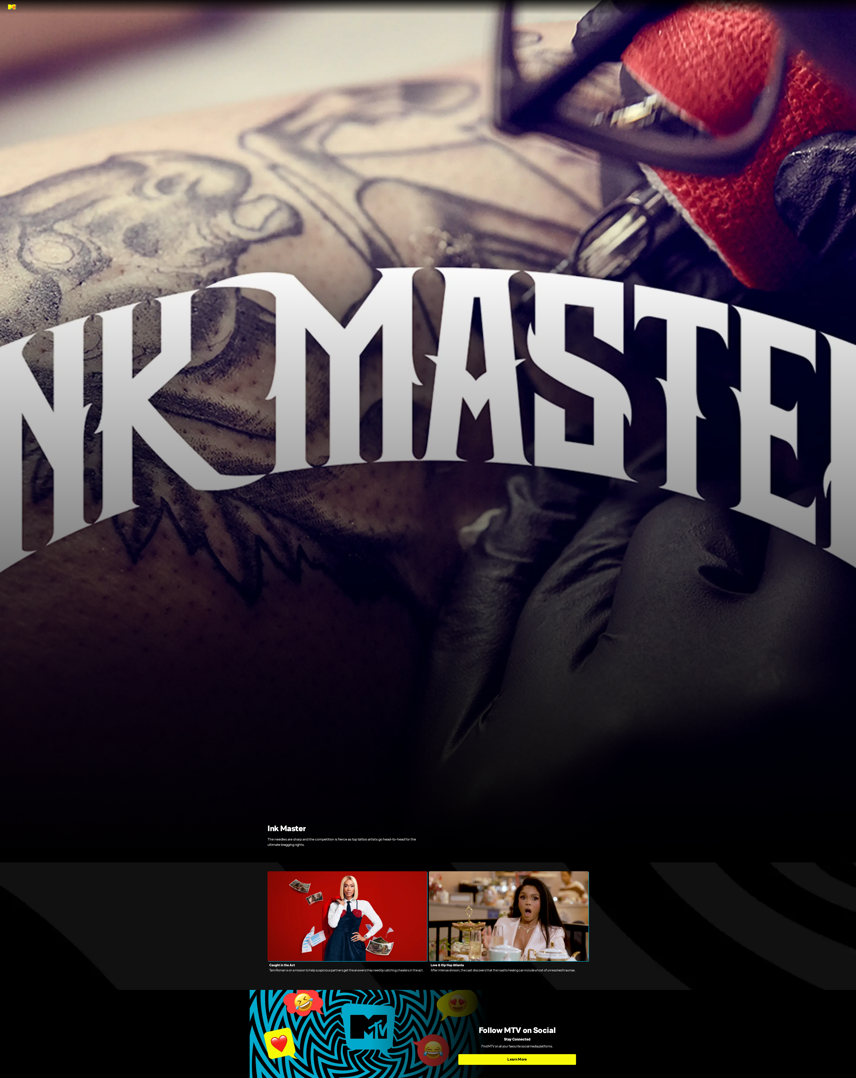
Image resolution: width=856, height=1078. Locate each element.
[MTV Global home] (12, 7)
